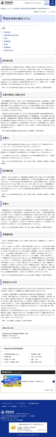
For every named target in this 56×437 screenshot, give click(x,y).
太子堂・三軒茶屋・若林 (11, 362)
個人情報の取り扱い (34, 403)
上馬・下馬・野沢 (36, 357)
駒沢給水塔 (7, 357)
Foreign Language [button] (36, 3)
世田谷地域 (16, 8)
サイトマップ (23, 406)
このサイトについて (7, 403)
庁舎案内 (32, 416)
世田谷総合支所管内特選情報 (28, 8)
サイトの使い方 (21, 403)
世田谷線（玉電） (36, 354)
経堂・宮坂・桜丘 (36, 362)
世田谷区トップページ (6, 8)
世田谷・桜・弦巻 (9, 359)
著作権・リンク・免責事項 (9, 406)
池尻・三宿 (34, 359)
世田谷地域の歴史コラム (11, 354)
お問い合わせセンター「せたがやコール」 (31, 424)
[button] (26, 3)
